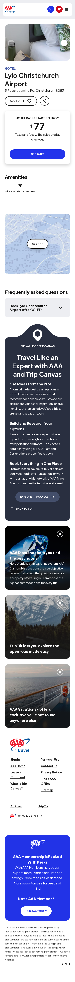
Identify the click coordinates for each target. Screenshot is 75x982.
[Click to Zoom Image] (37, 42)
